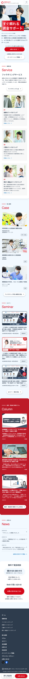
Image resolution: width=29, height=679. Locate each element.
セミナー (4, 641)
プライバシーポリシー (8, 656)
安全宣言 (4, 650)
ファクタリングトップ (7, 622)
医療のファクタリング (7, 625)
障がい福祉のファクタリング (9, 630)
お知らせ (4, 647)
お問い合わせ (5, 659)
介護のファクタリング (7, 627)
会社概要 (4, 644)
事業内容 (4, 618)
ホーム (4, 615)
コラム (4, 638)
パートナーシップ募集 (8, 653)
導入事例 (4, 635)
